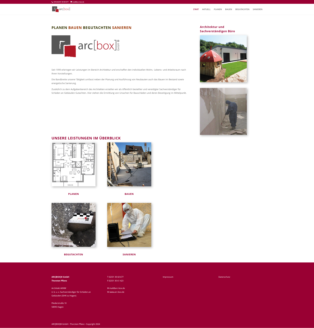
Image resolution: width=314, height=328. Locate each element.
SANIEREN (257, 9)
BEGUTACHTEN (242, 9)
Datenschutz (224, 277)
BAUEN (228, 9)
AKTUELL (206, 9)
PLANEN (218, 9)
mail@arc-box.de (117, 288)
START (196, 9)
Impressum (168, 277)
